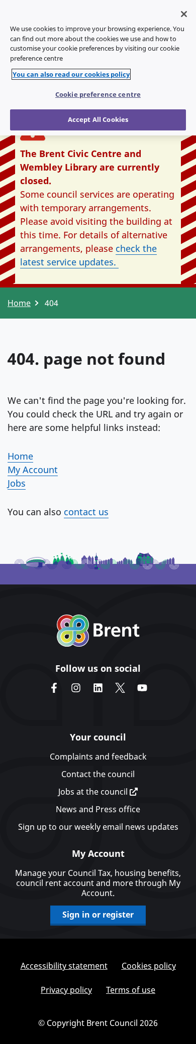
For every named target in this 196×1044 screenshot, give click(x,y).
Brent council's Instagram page (76, 688)
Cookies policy (149, 965)
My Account (33, 470)
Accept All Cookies (98, 119)
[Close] (184, 14)
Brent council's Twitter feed (120, 688)
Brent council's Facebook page (54, 688)
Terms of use (130, 989)
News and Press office (98, 809)
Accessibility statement (64, 965)
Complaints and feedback (98, 757)
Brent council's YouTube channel (142, 688)
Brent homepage (98, 631)
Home (19, 303)
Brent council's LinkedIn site (98, 688)
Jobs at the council (94, 792)
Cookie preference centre (98, 94)
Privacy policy (66, 989)
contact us (86, 512)
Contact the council (98, 774)
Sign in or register (98, 914)
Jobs (17, 483)
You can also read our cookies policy (71, 74)
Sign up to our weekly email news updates (98, 827)
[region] (98, 67)
